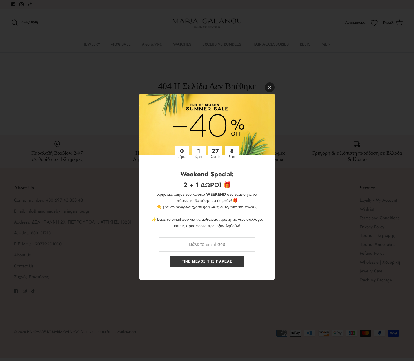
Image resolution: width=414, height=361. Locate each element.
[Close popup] (270, 87)
